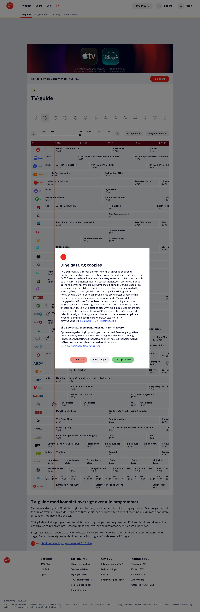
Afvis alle (79, 359)
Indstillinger (99, 359)
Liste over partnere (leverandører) (80, 346)
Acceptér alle (123, 359)
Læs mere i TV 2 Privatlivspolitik (98, 321)
